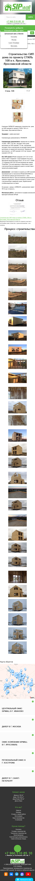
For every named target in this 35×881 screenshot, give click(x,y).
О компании (18, 820)
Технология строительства (18, 833)
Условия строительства (18, 831)
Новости (18, 810)
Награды (18, 812)
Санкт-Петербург (14, 43)
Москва (14, 40)
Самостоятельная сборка (18, 839)
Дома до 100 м (18, 795)
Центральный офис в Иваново (13, 33)
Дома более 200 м (18, 799)
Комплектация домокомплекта (18, 837)
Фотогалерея (18, 816)
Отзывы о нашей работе (18, 814)
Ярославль (14, 46)
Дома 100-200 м (18, 797)
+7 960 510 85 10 (15, 21)
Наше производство (18, 818)
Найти (30, 17)
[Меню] (32, 32)
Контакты (18, 829)
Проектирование (18, 835)
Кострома (14, 36)
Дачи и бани (18, 801)
